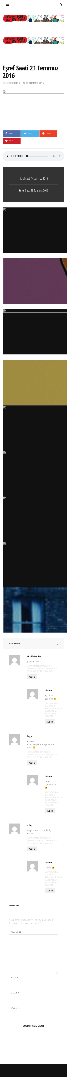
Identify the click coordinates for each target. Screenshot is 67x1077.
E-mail (15, 992)
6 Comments (12, 83)
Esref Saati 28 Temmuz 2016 (33, 190)
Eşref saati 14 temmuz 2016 (33, 178)
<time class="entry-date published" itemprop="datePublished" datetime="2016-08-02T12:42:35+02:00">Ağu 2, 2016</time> (54, 798)
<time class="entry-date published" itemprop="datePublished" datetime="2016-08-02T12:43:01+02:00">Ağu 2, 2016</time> (54, 878)
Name (14, 977)
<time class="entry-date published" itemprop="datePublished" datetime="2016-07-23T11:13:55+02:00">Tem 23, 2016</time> (42, 754)
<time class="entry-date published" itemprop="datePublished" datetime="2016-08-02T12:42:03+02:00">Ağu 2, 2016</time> (54, 709)
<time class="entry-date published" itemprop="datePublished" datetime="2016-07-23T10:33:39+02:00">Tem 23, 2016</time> (42, 669)
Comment (16, 932)
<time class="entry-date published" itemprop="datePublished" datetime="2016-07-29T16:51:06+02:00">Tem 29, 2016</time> (42, 841)
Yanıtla (32, 676)
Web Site (15, 1007)
